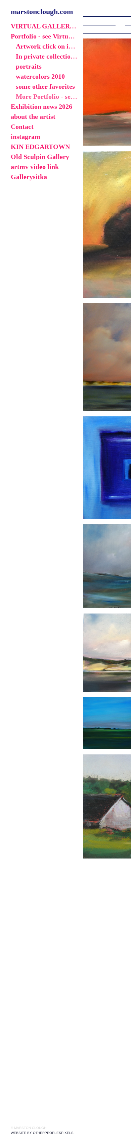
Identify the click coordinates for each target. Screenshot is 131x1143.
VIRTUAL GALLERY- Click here (44, 26)
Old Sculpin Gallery (40, 156)
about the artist (33, 116)
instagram (25, 136)
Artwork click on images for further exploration (47, 46)
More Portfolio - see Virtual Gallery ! (47, 96)
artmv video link (35, 166)
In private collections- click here (47, 56)
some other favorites (45, 86)
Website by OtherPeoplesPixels (42, 1133)
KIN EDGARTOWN (40, 146)
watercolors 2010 (40, 76)
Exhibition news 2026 (41, 106)
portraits (29, 66)
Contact (22, 126)
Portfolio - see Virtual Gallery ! (44, 36)
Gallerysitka (29, 176)
